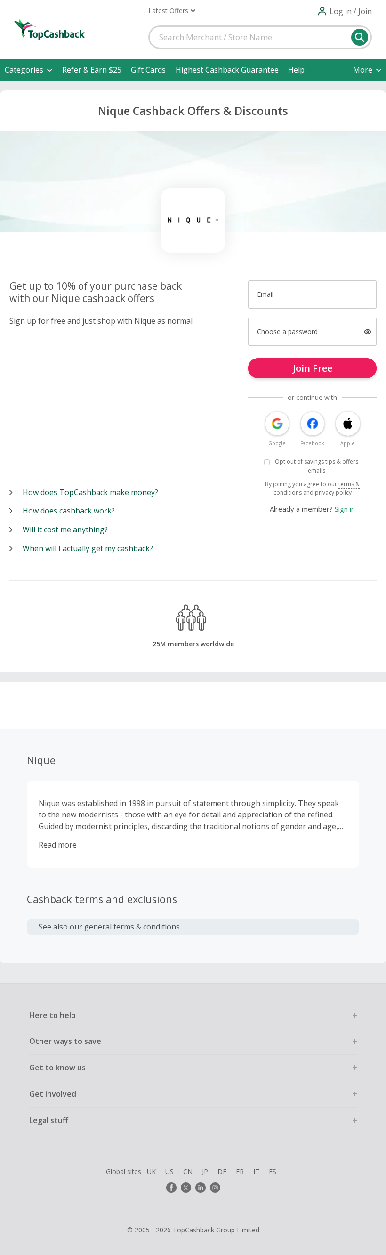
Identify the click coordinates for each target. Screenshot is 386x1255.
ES (272, 1171)
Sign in (345, 508)
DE (221, 1171)
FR (240, 1171)
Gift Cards (148, 70)
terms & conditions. (147, 926)
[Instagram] (215, 1187)
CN (188, 1171)
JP (205, 1171)
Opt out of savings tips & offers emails (316, 465)
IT (256, 1171)
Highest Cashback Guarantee (227, 70)
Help (296, 70)
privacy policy (333, 493)
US (169, 1171)
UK (151, 1171)
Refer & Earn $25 (91, 70)
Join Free (312, 368)
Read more (58, 844)
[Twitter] (186, 1187)
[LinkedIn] (200, 1187)
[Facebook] (171, 1187)
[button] (171, 11)
